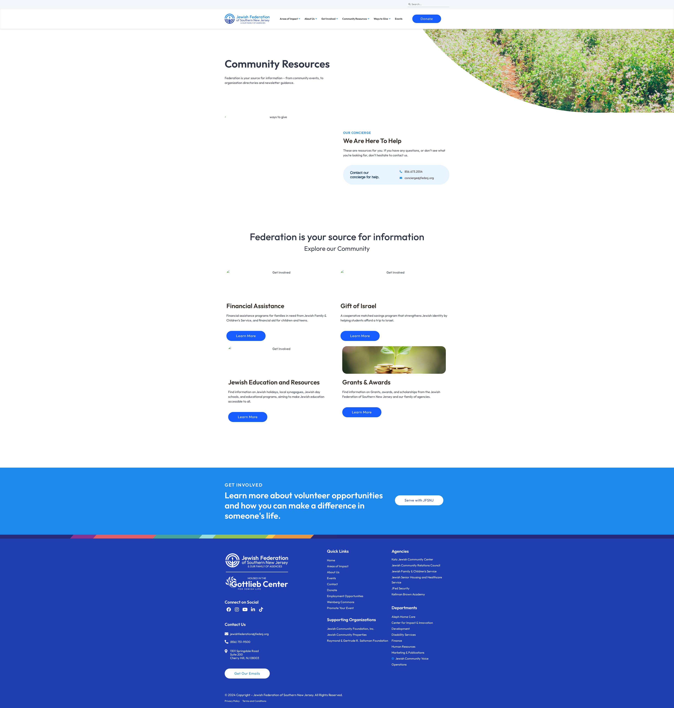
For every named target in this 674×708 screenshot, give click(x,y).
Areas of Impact (289, 18)
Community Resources (354, 18)
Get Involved (328, 18)
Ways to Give (381, 18)
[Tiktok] (261, 609)
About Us (310, 18)
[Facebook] (229, 609)
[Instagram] (237, 609)
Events (398, 18)
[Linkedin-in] (253, 609)
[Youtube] (245, 609)
